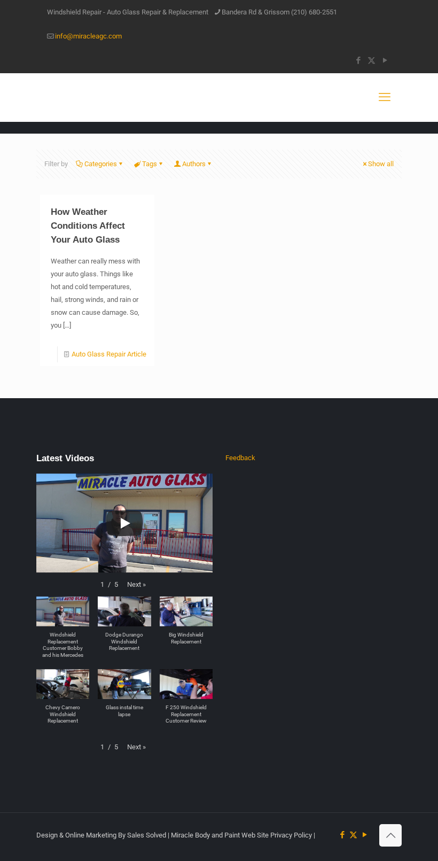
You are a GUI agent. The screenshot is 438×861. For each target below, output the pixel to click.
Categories (100, 164)
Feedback (240, 458)
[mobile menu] (385, 97)
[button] (136, 584)
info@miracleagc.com (88, 36)
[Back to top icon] (390, 835)
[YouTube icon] (385, 60)
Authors (194, 164)
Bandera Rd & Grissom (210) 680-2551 (279, 12)
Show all (381, 164)
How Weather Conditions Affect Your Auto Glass (88, 226)
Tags (149, 164)
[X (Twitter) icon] (371, 60)
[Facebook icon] (358, 60)
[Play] (124, 523)
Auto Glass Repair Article (109, 354)
